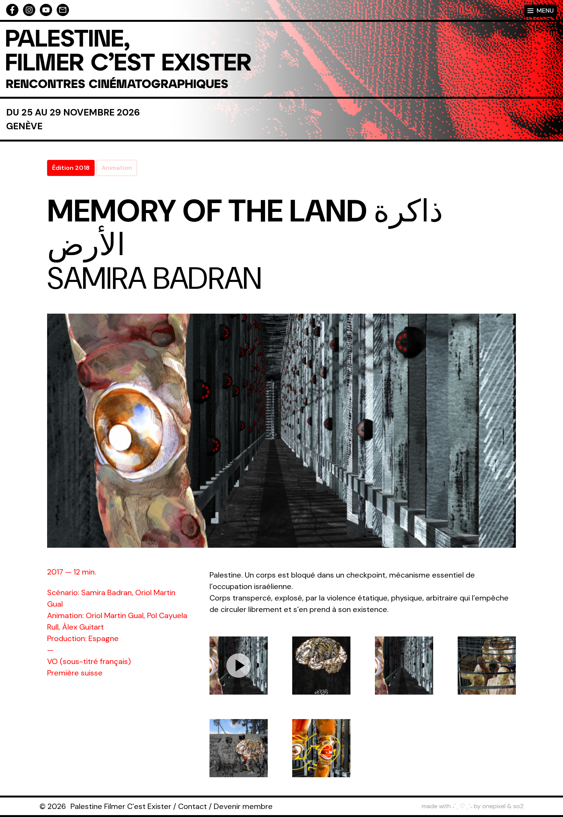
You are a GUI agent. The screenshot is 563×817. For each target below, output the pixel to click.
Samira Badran (154, 278)
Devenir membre (243, 806)
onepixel (494, 806)
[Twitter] (46, 10)
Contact (192, 806)
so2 (518, 806)
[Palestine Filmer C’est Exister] (128, 59)
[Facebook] (12, 10)
